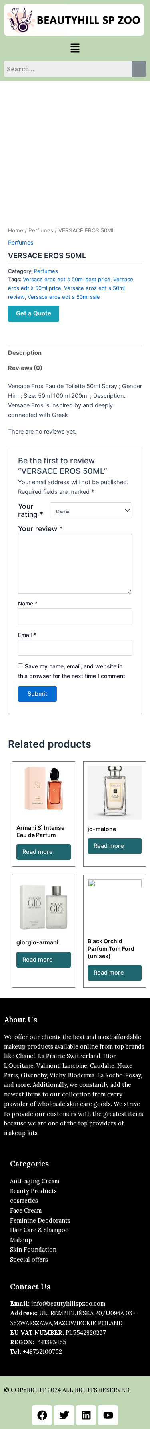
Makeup (21, 1240)
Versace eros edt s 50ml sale (64, 297)
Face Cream (26, 1210)
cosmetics (24, 1200)
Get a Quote (33, 313)
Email (27, 634)
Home (15, 230)
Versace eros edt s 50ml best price (66, 279)
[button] (75, 48)
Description (25, 352)
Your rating (30, 510)
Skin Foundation (33, 1249)
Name (28, 603)
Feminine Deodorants (40, 1220)
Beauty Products (33, 1191)
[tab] (75, 352)
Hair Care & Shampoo (39, 1230)
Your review (40, 528)
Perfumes (40, 230)
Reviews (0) (25, 368)
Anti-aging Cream (34, 1181)
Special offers (29, 1259)
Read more (37, 851)
